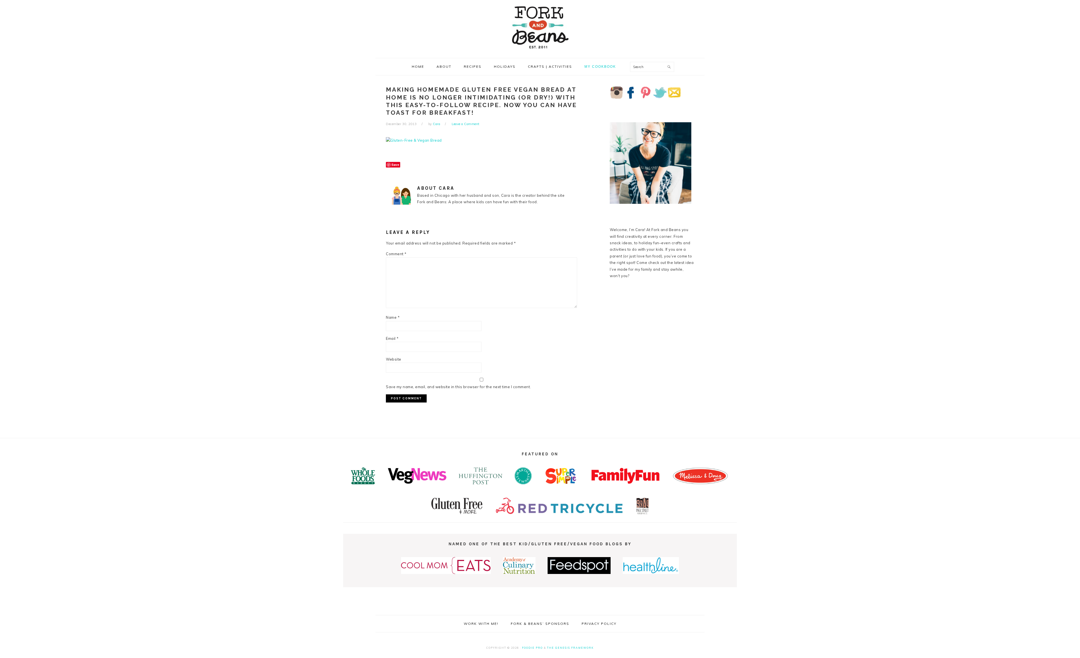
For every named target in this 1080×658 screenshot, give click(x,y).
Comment (396, 254)
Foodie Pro (532, 647)
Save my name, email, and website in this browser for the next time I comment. (458, 387)
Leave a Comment (466, 124)
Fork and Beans (540, 27)
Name (393, 317)
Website (393, 359)
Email (392, 338)
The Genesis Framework (570, 647)
